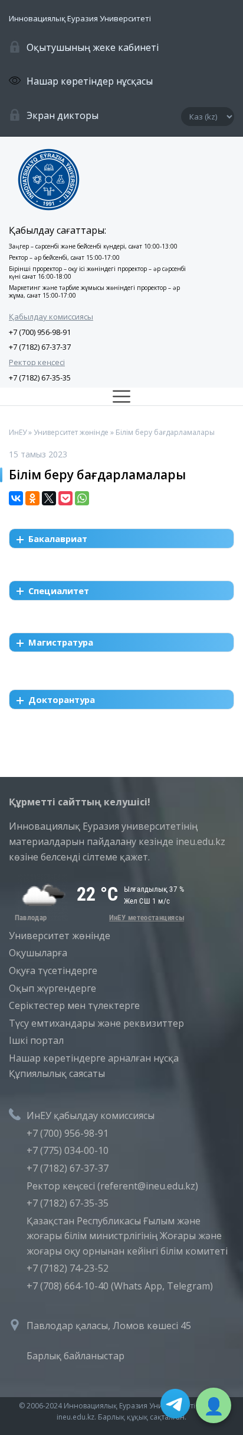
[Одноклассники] (32, 498)
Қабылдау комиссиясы (51, 316)
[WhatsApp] (82, 498)
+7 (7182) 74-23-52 (68, 1268)
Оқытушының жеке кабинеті (93, 47)
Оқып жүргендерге (52, 988)
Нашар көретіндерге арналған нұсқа (94, 1058)
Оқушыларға (38, 952)
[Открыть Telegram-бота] (175, 1406)
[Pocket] (65, 498)
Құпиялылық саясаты (57, 1073)
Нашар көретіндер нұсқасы (90, 81)
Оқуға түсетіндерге (53, 970)
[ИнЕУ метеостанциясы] (97, 917)
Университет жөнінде (59, 935)
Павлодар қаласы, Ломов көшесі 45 (109, 1325)
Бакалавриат (57, 538)
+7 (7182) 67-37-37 (40, 346)
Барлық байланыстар (75, 1355)
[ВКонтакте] (16, 498)
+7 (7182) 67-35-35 (40, 377)
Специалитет (58, 590)
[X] (49, 498)
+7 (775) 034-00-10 (68, 1150)
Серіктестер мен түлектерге (74, 1005)
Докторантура (61, 699)
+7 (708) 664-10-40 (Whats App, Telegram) (120, 1285)
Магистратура (60, 642)
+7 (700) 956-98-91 (40, 332)
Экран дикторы (62, 115)
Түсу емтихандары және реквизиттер (96, 1023)
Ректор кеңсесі (37, 362)
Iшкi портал (36, 1040)
